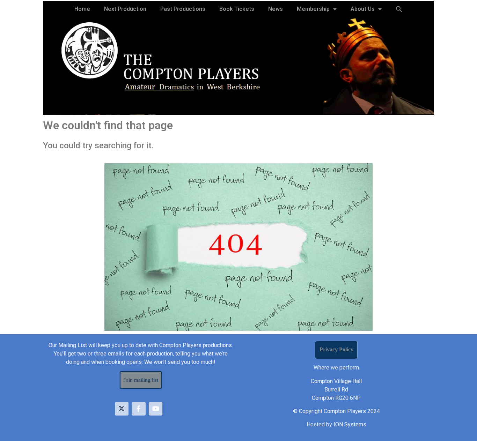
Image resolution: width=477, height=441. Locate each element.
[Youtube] (156, 409)
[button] (399, 9)
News (275, 9)
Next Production (125, 9)
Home (82, 9)
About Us (363, 9)
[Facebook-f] (139, 409)
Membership (313, 9)
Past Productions (182, 9)
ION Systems (349, 424)
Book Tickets (236, 9)
